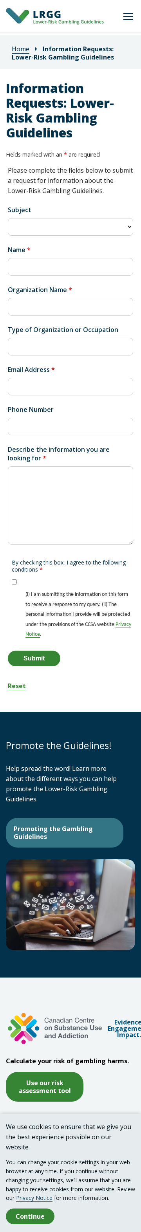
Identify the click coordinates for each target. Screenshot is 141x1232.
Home (20, 49)
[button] (128, 16)
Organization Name (40, 289)
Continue (30, 1216)
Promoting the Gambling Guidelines (53, 832)
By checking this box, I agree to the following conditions (69, 566)
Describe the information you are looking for (59, 453)
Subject (19, 210)
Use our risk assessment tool (45, 1087)
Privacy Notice (34, 1197)
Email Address (31, 369)
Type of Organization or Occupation (63, 329)
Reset (17, 686)
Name (19, 249)
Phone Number (31, 409)
